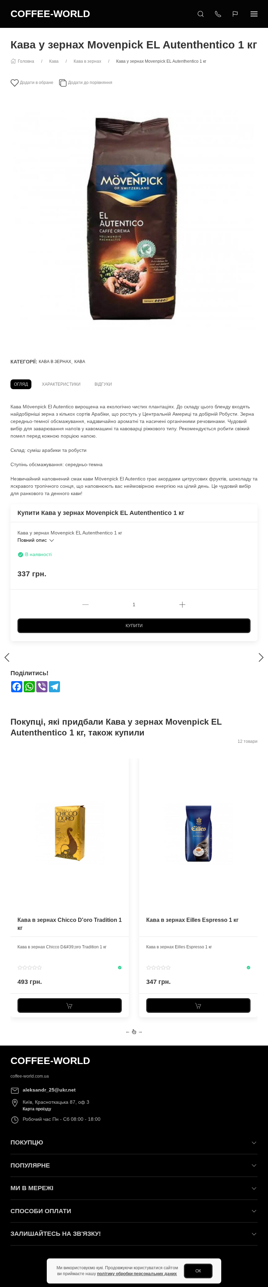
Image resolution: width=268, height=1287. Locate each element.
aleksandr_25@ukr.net (49, 1090)
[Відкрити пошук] (200, 14)
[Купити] (69, 1005)
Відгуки (103, 384)
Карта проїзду (37, 1109)
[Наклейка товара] (15, 760)
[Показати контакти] (218, 14)
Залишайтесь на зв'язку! (55, 1233)
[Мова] (236, 14)
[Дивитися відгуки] (29, 967)
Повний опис (32, 540)
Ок (198, 1271)
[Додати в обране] (122, 764)
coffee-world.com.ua (29, 1076)
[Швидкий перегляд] (122, 788)
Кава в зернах (55, 361)
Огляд (21, 384)
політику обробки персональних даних (137, 1273)
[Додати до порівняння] (122, 776)
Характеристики (61, 384)
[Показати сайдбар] (254, 14)
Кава (79, 361)
